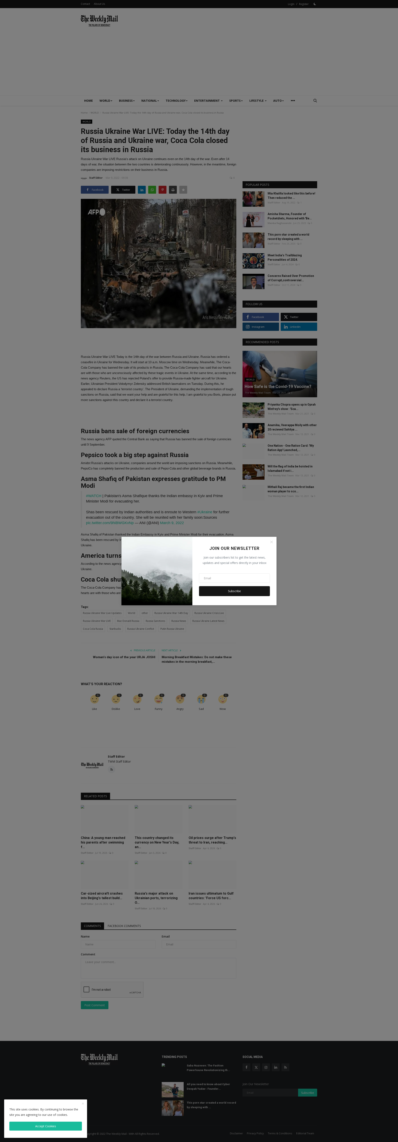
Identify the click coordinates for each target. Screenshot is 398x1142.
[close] (83, 1104)
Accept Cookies (45, 1126)
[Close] (271, 542)
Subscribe (234, 591)
